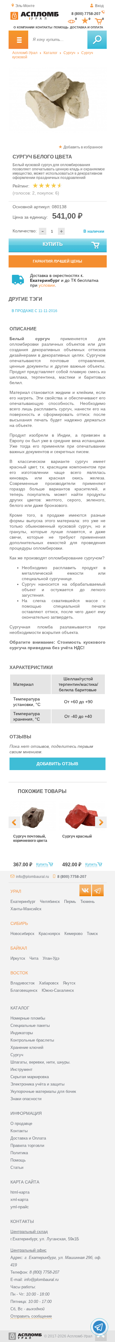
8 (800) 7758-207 (86, 14)
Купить (53, 244)
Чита (33, 958)
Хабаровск (49, 983)
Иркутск (17, 958)
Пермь (70, 901)
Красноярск (49, 933)
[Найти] (97, 40)
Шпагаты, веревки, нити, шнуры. (40, 1062)
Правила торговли (27, 1145)
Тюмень (87, 901)
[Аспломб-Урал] (34, 18)
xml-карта (19, 1199)
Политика (19, 1153)
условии (47, 285)
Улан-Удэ (51, 958)
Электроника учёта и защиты (37, 1084)
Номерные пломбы (27, 1018)
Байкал (18, 948)
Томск (92, 933)
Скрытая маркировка (29, 1077)
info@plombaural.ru (32, 877)
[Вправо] (101, 822)
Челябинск (50, 901)
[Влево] (14, 822)
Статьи (16, 1167)
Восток (19, 972)
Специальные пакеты (30, 1025)
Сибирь (19, 923)
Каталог (50, 53)
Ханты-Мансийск (25, 909)
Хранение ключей (26, 1047)
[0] (71, 20)
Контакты (44, 27)
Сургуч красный (77, 836)
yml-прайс (19, 1207)
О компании (23, 27)
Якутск (69, 983)
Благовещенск (23, 990)
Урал (15, 891)
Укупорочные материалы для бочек (43, 1091)
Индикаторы (21, 1033)
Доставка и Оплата (28, 1138)
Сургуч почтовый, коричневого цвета (30, 838)
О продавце (21, 1123)
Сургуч (69, 53)
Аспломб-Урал (24, 53)
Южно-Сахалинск (58, 990)
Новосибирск (22, 933)
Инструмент (21, 1069)
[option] (58, 100)
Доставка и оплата (86, 27)
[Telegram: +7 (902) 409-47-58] (99, 1327)
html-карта (19, 1192)
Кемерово (73, 933)
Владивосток (22, 983)
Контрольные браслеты (32, 1040)
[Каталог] (18, 40)
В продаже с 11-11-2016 (34, 311)
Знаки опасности (25, 1099)
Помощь (61, 27)
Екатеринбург (23, 901)
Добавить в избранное (83, 147)
